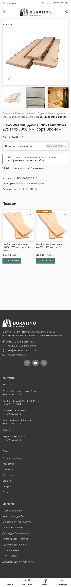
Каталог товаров (24, 113)
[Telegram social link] (31, 189)
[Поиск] (67, 11)
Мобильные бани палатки (17, 521)
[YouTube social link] (35, 363)
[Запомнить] (30, 214)
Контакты (7, 469)
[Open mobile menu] (4, 11)
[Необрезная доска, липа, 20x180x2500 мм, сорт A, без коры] (18, 226)
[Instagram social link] (27, 363)
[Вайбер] (36, 189)
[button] (11, 261)
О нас (5, 492)
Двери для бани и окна (15, 533)
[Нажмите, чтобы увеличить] (8, 79)
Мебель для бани (12, 510)
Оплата (6, 480)
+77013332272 (61, 3)
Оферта (6, 486)
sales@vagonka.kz (16, 354)
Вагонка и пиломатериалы (17, 116)
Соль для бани (10, 550)
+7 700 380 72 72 (11, 413)
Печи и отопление (12, 527)
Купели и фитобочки (14, 544)
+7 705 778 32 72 (11, 394)
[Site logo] (35, 11)
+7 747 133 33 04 (11, 404)
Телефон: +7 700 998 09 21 (21, 345)
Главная (7, 113)
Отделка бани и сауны (50, 113)
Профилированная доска (51, 116)
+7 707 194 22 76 (11, 423)
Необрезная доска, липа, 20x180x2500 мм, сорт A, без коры (16, 247)
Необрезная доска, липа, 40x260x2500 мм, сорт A (49, 246)
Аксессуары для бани (14, 516)
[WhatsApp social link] (27, 189)
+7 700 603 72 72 (11, 439)
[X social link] (23, 189)
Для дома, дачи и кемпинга (18, 561)
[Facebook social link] (19, 189)
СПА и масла (9, 555)
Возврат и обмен (12, 458)
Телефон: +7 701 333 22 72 (21, 350)
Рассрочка (8, 463)
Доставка (7, 475)
